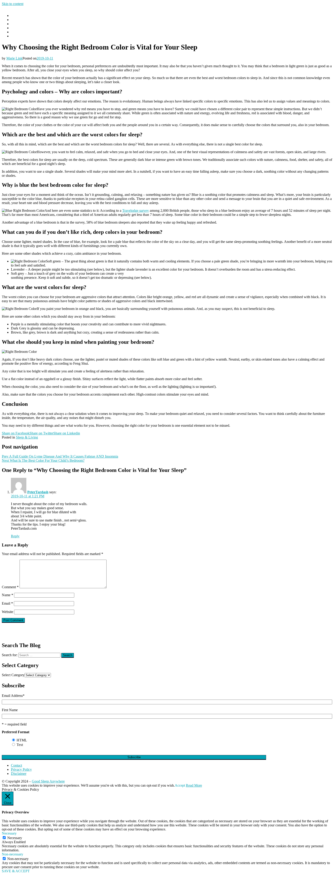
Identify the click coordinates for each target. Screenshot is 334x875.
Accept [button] (180, 785)
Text (20, 745)
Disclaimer (18, 773)
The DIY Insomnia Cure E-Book (34, 36)
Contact (16, 28)
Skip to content (12, 4)
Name (7, 595)
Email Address (13, 696)
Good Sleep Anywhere (48, 781)
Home (15, 15)
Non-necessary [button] (12, 854)
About (15, 24)
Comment (10, 587)
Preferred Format (15, 732)
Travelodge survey (135, 210)
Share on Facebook (16, 433)
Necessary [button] (9, 833)
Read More (194, 785)
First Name (10, 710)
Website (7, 612)
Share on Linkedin (66, 433)
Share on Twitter (41, 433)
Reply (15, 536)
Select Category (13, 675)
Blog (14, 20)
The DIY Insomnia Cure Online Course (39, 32)
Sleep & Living (27, 437)
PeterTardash (37, 492)
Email (7, 603)
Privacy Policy (21, 769)
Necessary (14, 838)
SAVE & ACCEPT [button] (16, 871)
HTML (22, 740)
